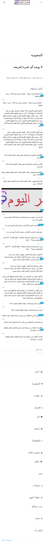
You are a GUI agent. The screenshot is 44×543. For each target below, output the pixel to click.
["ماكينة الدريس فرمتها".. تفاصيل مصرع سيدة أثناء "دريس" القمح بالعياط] (22, 95)
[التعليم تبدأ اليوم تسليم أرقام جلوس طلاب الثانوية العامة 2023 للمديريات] (22, 156)
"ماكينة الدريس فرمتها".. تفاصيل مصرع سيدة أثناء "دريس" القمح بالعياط (22, 104)
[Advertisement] (22, 27)
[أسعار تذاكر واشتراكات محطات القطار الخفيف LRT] (22, 303)
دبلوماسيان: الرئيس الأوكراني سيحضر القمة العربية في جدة (24, 232)
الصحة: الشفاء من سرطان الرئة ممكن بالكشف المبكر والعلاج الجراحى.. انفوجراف (24, 338)
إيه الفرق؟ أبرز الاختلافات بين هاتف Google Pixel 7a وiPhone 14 (23, 322)
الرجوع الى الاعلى (7, 540)
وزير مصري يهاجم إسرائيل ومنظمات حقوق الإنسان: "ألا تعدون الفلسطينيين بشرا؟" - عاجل (23, 248)
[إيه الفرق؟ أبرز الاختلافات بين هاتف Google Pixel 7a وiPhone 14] (22, 316)
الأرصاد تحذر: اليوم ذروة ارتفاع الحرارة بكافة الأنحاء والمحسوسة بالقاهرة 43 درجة (23, 219)
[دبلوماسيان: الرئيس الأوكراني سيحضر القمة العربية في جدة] (22, 225)
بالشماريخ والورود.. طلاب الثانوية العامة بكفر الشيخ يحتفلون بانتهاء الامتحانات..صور (22, 182)
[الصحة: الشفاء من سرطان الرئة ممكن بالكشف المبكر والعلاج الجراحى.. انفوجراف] (22, 329)
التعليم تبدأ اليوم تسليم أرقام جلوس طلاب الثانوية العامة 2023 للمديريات (24, 165)
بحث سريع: (39, 349)
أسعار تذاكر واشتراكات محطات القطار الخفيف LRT (26, 310)
